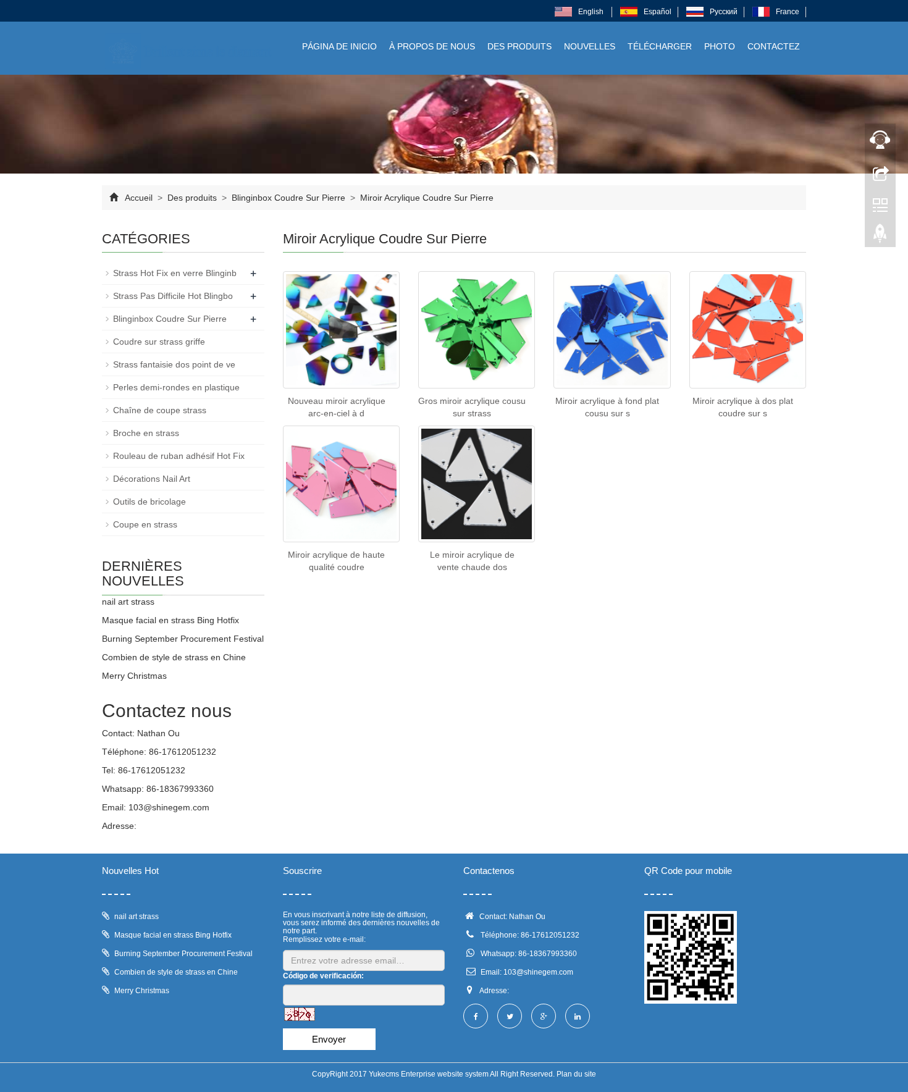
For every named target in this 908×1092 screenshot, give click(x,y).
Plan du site (576, 1074)
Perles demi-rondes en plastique (176, 387)
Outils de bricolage (149, 501)
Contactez (773, 46)
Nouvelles (589, 46)
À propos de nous (432, 46)
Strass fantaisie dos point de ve (174, 364)
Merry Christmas (134, 676)
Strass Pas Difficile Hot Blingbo (173, 296)
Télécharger (660, 46)
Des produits (519, 46)
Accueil (139, 198)
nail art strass (128, 602)
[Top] (880, 236)
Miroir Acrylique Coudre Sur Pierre (426, 198)
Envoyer (329, 1039)
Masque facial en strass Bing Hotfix (170, 620)
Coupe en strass (145, 524)
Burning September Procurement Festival (183, 639)
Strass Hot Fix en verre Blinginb (175, 273)
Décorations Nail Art (151, 479)
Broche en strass (146, 433)
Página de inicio (339, 46)
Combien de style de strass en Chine (174, 657)
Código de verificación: (323, 976)
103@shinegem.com (168, 807)
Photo (719, 46)
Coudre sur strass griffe (159, 341)
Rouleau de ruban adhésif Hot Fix (179, 456)
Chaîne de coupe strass (159, 410)
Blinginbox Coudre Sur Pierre (288, 198)
